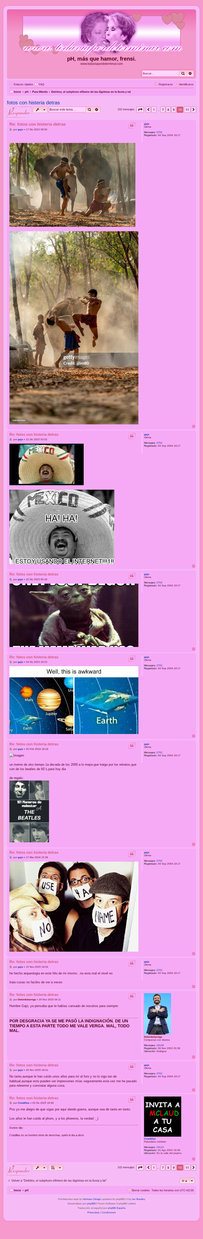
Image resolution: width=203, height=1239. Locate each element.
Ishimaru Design (92, 1199)
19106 (160, 1045)
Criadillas (150, 1138)
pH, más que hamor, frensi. (101, 59)
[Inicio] (101, 33)
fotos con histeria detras (33, 102)
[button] (140, 110)
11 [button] (187, 109)
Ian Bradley (138, 1199)
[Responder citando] (132, 125)
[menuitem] (39, 84)
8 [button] (168, 109)
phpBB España (117, 1208)
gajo (146, 123)
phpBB (91, 1203)
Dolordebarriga (153, 1036)
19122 (160, 1147)
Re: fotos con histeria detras (37, 124)
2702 (159, 132)
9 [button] (174, 109)
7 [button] (163, 109)
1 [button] (154, 109)
